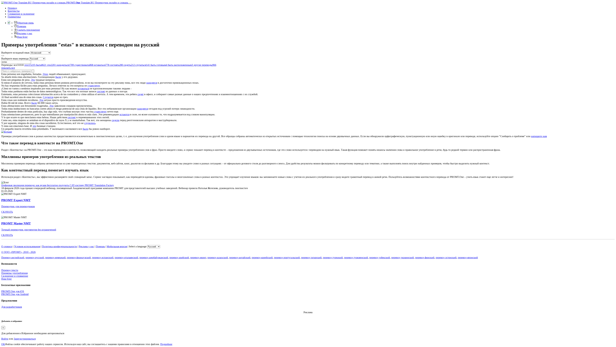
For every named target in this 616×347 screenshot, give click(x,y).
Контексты (14, 11)
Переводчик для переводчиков (18, 206)
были (58, 77)
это (34, 126)
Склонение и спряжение (14, 276)
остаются (124, 114)
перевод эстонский (446, 257)
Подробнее (166, 344)
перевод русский (35, 257)
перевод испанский (102, 257)
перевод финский (424, 257)
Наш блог (6, 278)
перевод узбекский (379, 257)
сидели (115, 120)
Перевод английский (12, 257)
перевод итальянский (126, 257)
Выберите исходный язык (15, 52)
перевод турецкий (333, 257)
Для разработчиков (11, 307)
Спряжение (21, 13)
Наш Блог (22, 37)
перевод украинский (402, 257)
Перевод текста (9, 270)
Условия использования (27, 246)
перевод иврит (198, 257)
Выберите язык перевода (15, 58)
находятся (151, 82)
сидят (140, 94)
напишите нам (539, 136)
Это (33, 79)
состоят (101, 91)
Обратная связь (25, 22)
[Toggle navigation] (130, 3)
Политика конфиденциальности (59, 246)
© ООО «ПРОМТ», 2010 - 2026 (18, 252)
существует (94, 85)
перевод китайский (239, 257)
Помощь (21, 26)
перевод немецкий (55, 257)
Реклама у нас (24, 33)
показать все (8, 67)
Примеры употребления (14, 273)
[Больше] (6, 131)
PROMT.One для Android (15, 294)
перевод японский (468, 257)
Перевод (12, 8)
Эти (41, 100)
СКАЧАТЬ (7, 212)
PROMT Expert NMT (16, 200)
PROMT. (97, 2)
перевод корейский (262, 257)
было (34, 103)
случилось (89, 123)
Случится (48, 97)
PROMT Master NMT (16, 223)
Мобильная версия (117, 246)
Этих (45, 74)
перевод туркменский (356, 257)
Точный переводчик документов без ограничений (28, 229)
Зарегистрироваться (25, 338)
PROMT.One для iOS (12, 291)
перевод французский (79, 257)
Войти (4, 338)
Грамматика (14, 16)
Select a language (137, 246)
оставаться (83, 88)
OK (3, 344)
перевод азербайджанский (153, 257)
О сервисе (6, 246)
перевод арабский (179, 257)
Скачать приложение (28, 30)
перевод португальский (287, 257)
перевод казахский (217, 257)
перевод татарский (311, 257)
